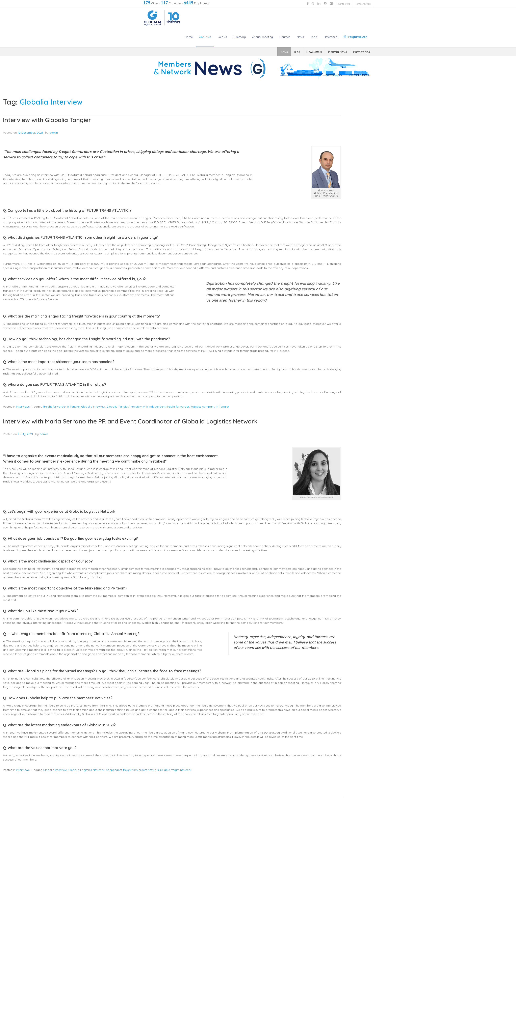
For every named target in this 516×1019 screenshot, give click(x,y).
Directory (239, 37)
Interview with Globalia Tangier (47, 120)
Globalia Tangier (117, 406)
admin (53, 132)
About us (205, 37)
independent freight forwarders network (132, 770)
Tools (313, 37)
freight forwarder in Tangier (61, 406)
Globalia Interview (93, 406)
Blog (297, 52)
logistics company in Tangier (209, 406)
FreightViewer (356, 37)
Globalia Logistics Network (86, 770)
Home (189, 37)
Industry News (337, 52)
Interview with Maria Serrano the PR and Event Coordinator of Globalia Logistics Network (130, 421)
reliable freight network (175, 770)
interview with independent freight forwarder (159, 406)
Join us (222, 37)
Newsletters (314, 52)
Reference (330, 37)
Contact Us (344, 3)
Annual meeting (262, 37)
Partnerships (361, 52)
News (300, 37)
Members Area (363, 3)
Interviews (23, 406)
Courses (284, 37)
